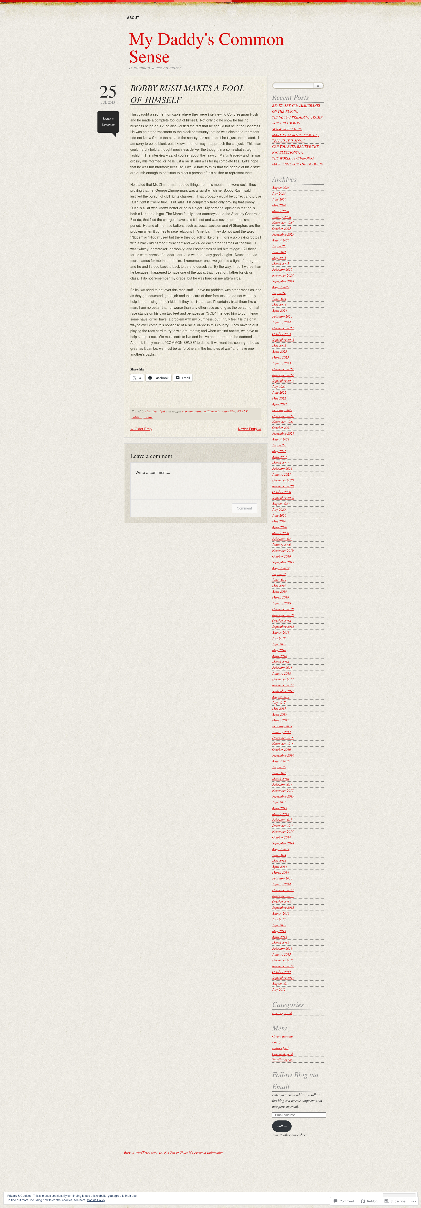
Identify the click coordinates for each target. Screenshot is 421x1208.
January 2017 (281, 731)
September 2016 (283, 755)
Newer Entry (249, 428)
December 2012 (283, 960)
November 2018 (283, 614)
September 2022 (283, 380)
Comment (244, 508)
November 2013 (283, 895)
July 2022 (279, 386)
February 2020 (282, 538)
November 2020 (283, 486)
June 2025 (279, 252)
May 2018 (279, 650)
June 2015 (279, 802)
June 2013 (279, 925)
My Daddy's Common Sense (206, 46)
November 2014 (283, 831)
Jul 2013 (108, 93)
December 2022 (283, 369)
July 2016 (279, 767)
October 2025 (281, 228)
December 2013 (283, 890)
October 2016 (281, 749)
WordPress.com (282, 1059)
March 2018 (280, 661)
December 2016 (283, 737)
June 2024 (279, 298)
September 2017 (283, 691)
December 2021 (283, 415)
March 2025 (280, 263)
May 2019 (279, 585)
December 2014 (283, 825)
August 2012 (280, 983)
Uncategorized (155, 411)
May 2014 (279, 860)
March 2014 (280, 872)
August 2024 (280, 287)
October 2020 (281, 491)
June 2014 (279, 854)
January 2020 (281, 544)
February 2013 (282, 948)
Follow (282, 1126)
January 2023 (281, 363)
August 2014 (280, 849)
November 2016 (283, 743)
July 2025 (279, 246)
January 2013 (281, 954)
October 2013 (281, 901)
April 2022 (279, 404)
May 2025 (279, 257)
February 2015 (282, 819)
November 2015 (283, 790)
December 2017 (283, 679)
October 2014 (281, 837)
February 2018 (282, 667)
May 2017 (279, 708)
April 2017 (279, 714)
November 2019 (283, 550)
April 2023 (279, 351)
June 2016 (279, 772)
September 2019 (283, 562)
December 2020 (283, 480)
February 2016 (282, 784)
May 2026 (279, 205)
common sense (191, 411)
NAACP (242, 411)
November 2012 (283, 966)
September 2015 (283, 796)
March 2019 (280, 597)
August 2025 (280, 240)
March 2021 (280, 462)
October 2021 (281, 427)
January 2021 (281, 474)
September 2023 (283, 339)
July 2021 (279, 445)
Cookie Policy (96, 1200)
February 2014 (282, 878)
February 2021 (282, 468)
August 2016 (280, 761)
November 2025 (283, 222)
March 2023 (280, 357)
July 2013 (279, 919)
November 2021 (283, 421)
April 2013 (279, 936)
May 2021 (279, 451)
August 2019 (280, 568)
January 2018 (281, 673)
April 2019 (279, 591)
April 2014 (279, 866)
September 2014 (283, 843)
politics (137, 417)
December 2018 (283, 609)
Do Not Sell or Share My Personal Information (191, 1152)
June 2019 (279, 579)
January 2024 (281, 322)
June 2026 (279, 199)
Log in (276, 1042)
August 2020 (280, 503)
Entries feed (280, 1048)
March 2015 (280, 813)
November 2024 (283, 275)
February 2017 (282, 726)
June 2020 (279, 515)
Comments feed (282, 1053)
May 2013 (279, 930)
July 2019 (279, 573)
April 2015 (279, 808)
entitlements (211, 411)
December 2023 (283, 328)
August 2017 (280, 696)
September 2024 (283, 281)
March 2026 (280, 211)
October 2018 (281, 620)
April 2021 (279, 456)
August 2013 (280, 913)
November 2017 (283, 685)
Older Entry (141, 428)
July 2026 (279, 193)
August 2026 (280, 187)
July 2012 (279, 989)
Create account (282, 1036)
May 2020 (279, 521)
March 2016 (280, 778)
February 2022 (282, 410)
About (133, 17)
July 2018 (279, 638)
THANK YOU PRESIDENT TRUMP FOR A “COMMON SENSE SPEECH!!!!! (297, 123)
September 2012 (283, 977)
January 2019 (281, 603)
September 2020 (283, 497)
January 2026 (281, 216)
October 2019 (281, 556)
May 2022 (279, 398)
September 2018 (283, 626)
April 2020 (279, 527)
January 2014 (281, 884)
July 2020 (279, 509)
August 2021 (280, 439)
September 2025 (283, 234)
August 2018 (280, 632)
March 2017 (280, 720)
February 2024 (282, 316)
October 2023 (281, 333)
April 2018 (279, 655)
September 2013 (283, 907)
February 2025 (282, 269)
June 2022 (279, 392)
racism (148, 417)
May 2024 (279, 304)
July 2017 (279, 702)
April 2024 (279, 310)
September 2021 (283, 433)
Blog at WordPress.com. (140, 1152)
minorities (228, 411)
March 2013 (280, 942)
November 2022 (283, 374)
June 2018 (279, 644)
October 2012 (281, 971)
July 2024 (279, 292)
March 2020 (280, 532)
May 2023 (279, 345)
